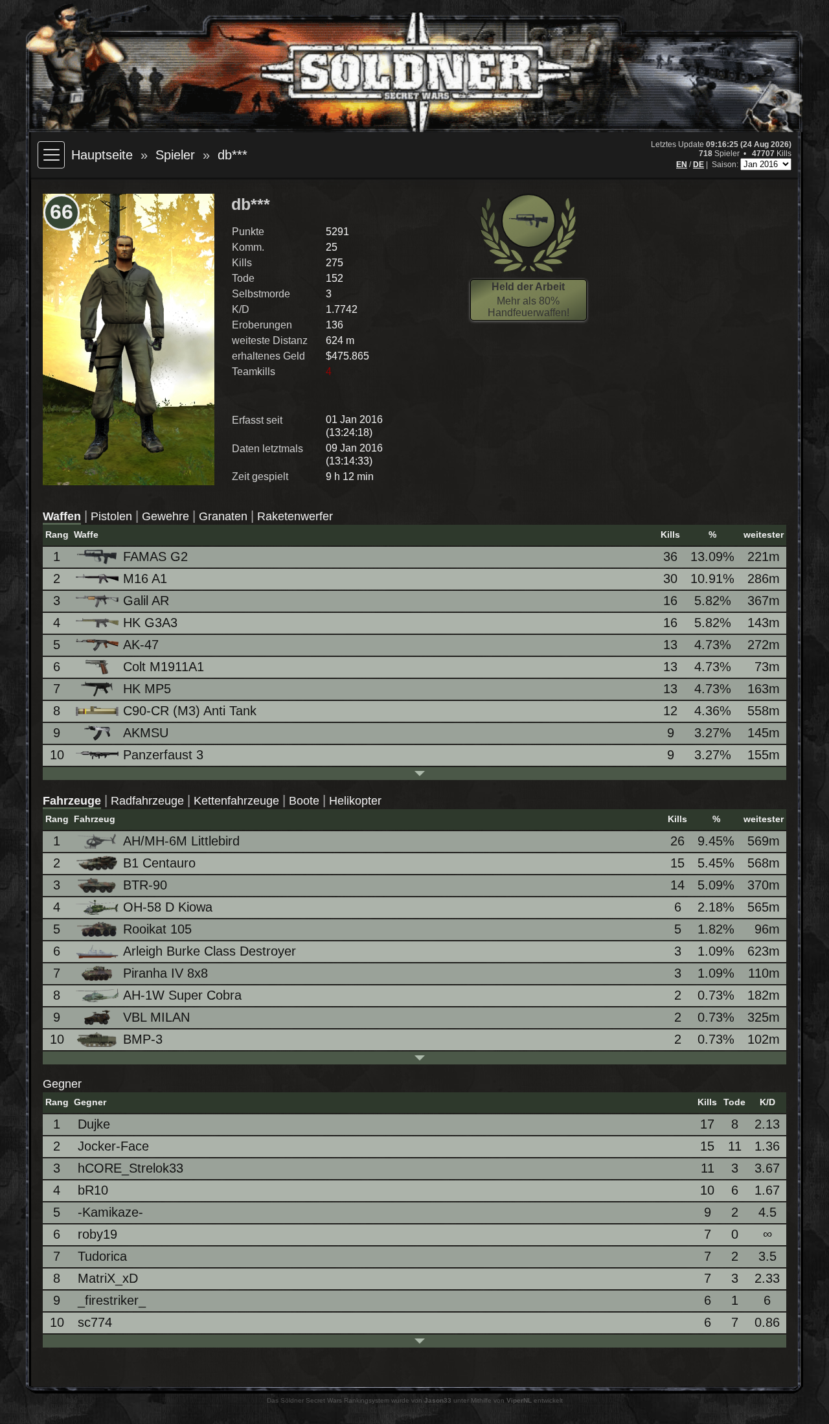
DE (698, 164)
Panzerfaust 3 (163, 755)
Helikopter (355, 800)
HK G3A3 (150, 622)
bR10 (93, 1190)
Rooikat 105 (157, 929)
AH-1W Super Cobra (182, 995)
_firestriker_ (112, 1300)
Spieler (175, 155)
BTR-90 (145, 885)
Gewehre (165, 516)
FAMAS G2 (155, 556)
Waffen (62, 516)
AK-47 (141, 644)
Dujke (94, 1124)
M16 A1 (145, 578)
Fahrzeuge (72, 800)
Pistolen (111, 516)
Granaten (223, 516)
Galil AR (146, 600)
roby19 (97, 1234)
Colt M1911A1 (163, 667)
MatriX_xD (108, 1278)
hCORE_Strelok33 (130, 1168)
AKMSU (145, 733)
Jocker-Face (113, 1146)
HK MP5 (147, 689)
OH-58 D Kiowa (167, 907)
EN (681, 164)
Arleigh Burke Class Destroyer (209, 951)
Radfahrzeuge (147, 800)
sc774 (95, 1322)
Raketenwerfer (295, 516)
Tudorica (102, 1256)
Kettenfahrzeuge (236, 800)
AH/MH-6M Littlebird (181, 841)
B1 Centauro (159, 863)
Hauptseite (102, 155)
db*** (232, 155)
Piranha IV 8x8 (165, 973)
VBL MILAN (156, 1017)
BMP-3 (143, 1039)
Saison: (726, 164)
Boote (304, 800)
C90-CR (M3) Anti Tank (189, 711)
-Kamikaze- (110, 1212)
